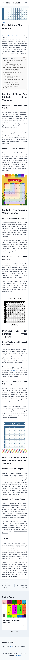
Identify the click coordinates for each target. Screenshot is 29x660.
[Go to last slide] (4, 615)
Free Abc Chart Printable (6, 585)
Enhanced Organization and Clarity (14, 64)
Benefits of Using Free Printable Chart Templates (14, 61)
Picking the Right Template (12, 84)
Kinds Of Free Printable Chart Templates (14, 67)
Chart (3, 22)
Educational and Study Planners (14, 70)
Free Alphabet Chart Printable (21, 585)
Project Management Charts (12, 69)
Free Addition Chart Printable (12, 36)
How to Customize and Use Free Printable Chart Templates (12, 81)
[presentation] (14, 608)
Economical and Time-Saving (13, 65)
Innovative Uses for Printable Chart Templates (13, 73)
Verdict (6, 88)
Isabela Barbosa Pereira (9, 31)
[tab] (11, 631)
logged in (12, 646)
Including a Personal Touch (13, 86)
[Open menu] (26, 3)
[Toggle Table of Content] (23, 58)
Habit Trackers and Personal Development (12, 77)
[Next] (25, 615)
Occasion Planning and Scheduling (15, 79)
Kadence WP (17, 655)
